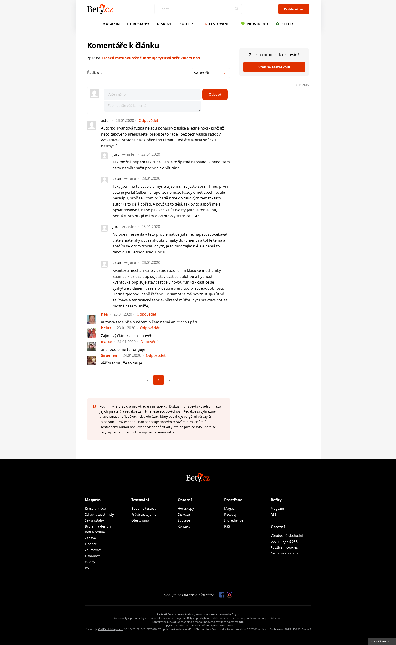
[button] (236, 9)
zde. (241, 621)
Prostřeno (257, 24)
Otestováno (140, 520)
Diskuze (164, 24)
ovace (106, 341)
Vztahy (90, 562)
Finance (91, 544)
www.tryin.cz (186, 614)
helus (106, 327)
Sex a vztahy (94, 520)
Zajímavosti (93, 550)
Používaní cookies (284, 547)
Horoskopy (138, 24)
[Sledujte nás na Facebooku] (220, 595)
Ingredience (233, 520)
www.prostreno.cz (207, 614)
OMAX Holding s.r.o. (110, 629)
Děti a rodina (95, 532)
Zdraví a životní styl (100, 514)
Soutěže (188, 24)
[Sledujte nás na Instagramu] (228, 595)
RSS (88, 568)
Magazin (277, 508)
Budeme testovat (144, 508)
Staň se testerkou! (274, 67)
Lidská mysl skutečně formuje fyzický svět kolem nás (151, 57)
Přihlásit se (293, 9)
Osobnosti (93, 556)
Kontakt (184, 526)
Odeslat (215, 94)
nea (104, 314)
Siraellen (109, 355)
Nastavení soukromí (286, 553)
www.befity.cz (230, 614)
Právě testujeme (143, 514)
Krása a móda (95, 508)
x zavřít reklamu (382, 641)
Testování (218, 24)
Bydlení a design (98, 526)
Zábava (90, 538)
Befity (287, 24)
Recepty (230, 514)
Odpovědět (148, 120)
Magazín (111, 24)
